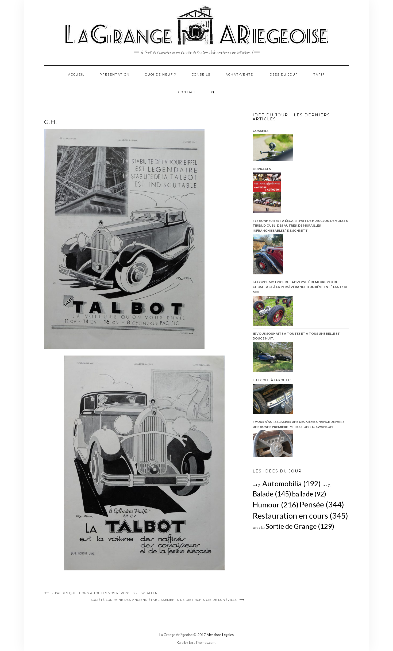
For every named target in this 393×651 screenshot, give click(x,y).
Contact (187, 92)
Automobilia (291, 483)
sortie (259, 527)
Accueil (76, 74)
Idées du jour (283, 74)
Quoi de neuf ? (160, 74)
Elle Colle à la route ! (272, 380)
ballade (309, 494)
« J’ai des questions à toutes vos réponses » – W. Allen (105, 593)
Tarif (319, 74)
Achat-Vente (239, 74)
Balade (272, 494)
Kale (180, 642)
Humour (276, 504)
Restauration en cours (300, 515)
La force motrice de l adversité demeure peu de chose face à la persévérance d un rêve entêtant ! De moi (300, 287)
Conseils (201, 74)
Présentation (115, 74)
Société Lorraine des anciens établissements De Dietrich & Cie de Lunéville (164, 600)
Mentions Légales (220, 635)
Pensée (321, 504)
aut (257, 485)
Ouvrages (262, 169)
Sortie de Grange (299, 526)
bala (327, 485)
